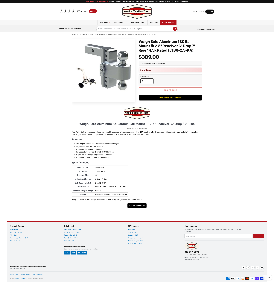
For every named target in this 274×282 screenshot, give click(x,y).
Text (73, 252)
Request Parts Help (70, 235)
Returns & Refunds (16, 241)
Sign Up (258, 236)
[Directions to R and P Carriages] (243, 267)
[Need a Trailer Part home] (137, 11)
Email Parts (82, 252)
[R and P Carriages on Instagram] (69, 11)
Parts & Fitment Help (71, 238)
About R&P (131, 229)
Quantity (144, 77)
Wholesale (154, 22)
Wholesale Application (135, 241)
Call (67, 252)
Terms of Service (25, 274)
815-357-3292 (192, 252)
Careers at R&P (133, 235)
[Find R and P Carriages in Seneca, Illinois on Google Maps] (61, 11)
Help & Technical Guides (72, 229)
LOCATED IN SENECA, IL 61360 (68, 13)
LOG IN (195, 11)
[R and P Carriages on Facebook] (65, 11)
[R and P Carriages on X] (257, 267)
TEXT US (92, 11)
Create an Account (16, 232)
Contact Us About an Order (19, 238)
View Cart (13, 235)
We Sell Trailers (168, 22)
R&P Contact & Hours (135, 244)
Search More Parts (137, 205)
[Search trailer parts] (175, 29)
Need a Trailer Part (20, 278)
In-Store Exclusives (138, 22)
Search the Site (69, 241)
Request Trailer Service (72, 232)
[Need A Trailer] (192, 246)
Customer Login (15, 229)
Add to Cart (170, 90)
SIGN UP (201, 11)
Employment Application (136, 238)
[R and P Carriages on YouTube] (73, 11)
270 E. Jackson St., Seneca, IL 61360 (196, 254)
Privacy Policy (14, 274)
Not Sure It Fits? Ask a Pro (170, 98)
